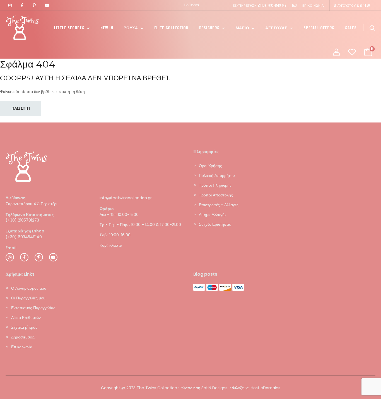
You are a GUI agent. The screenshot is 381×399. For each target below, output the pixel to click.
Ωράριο (107, 208)
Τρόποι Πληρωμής (215, 185)
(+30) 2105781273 (22, 220)
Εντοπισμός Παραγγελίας (33, 308)
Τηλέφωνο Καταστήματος (30, 214)
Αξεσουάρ (276, 27)
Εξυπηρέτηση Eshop (25, 231)
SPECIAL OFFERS (318, 27)
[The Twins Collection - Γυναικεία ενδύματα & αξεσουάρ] (22, 27)
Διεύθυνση (16, 198)
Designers (209, 27)
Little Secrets (69, 27)
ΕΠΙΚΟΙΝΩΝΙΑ (313, 5)
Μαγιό (242, 27)
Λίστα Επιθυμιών (26, 317)
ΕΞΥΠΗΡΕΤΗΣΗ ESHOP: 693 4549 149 (260, 5)
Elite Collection (171, 27)
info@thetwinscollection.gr (126, 198)
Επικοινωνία (21, 347)
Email (11, 247)
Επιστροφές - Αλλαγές (218, 205)
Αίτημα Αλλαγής (212, 214)
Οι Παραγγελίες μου (28, 298)
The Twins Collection (157, 388)
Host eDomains (265, 388)
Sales (351, 27)
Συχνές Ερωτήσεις (215, 224)
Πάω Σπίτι (20, 108)
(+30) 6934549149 (24, 237)
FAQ (294, 5)
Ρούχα (131, 27)
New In (106, 27)
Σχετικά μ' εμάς (24, 327)
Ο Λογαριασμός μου (28, 288)
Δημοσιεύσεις (23, 337)
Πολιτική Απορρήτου (217, 175)
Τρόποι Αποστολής (216, 195)
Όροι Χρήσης (210, 166)
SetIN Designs (214, 388)
